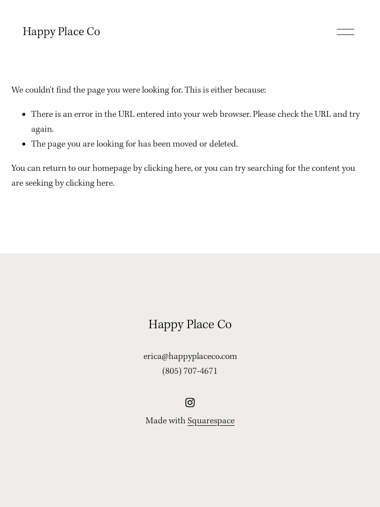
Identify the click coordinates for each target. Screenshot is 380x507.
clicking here (167, 168)
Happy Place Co (61, 32)
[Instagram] (190, 402)
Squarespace (211, 421)
